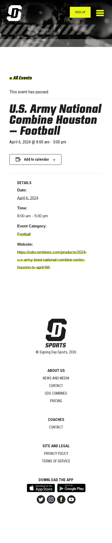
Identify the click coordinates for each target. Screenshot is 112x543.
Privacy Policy (56, 453)
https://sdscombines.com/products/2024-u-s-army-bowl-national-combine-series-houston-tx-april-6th (52, 259)
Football (23, 234)
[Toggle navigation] (100, 13)
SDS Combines (56, 393)
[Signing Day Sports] (18, 13)
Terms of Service (56, 461)
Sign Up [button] (80, 12)
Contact (56, 386)
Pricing (56, 401)
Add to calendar (36, 159)
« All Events (20, 78)
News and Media (56, 378)
